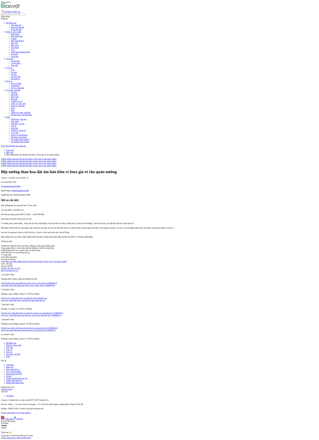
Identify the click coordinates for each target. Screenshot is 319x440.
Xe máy (14, 72)
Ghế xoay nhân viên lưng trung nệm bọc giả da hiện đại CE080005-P (28, 330)
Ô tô (12, 70)
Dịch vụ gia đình (17, 88)
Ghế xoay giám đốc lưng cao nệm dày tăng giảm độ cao (23, 300)
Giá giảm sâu (16, 25)
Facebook (10, 396)
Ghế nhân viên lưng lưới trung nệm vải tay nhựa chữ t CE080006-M (28, 285)
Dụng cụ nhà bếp (18, 106)
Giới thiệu (10, 365)
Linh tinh (14, 128)
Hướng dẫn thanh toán (15, 383)
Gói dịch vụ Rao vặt (12, 11)
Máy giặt (14, 95)
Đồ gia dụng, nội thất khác (21, 115)
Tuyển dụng (15, 63)
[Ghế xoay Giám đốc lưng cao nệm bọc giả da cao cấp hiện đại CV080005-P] (32, 313)
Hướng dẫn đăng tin (14, 381)
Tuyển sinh (15, 61)
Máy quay (15, 45)
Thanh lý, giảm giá (18, 130)
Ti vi (13, 50)
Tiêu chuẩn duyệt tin (14, 374)
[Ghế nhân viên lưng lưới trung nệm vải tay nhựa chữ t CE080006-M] (29, 283)
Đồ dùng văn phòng (19, 137)
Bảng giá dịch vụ (12, 369)
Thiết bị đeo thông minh (20, 52)
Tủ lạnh (14, 92)
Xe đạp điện (16, 77)
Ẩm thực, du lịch (17, 124)
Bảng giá (9, 367)
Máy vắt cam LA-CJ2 (9, 270)
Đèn (12, 110)
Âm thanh (15, 47)
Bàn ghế (14, 99)
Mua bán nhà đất (17, 27)
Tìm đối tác (15, 86)
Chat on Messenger (23, 438)
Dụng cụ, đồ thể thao (19, 135)
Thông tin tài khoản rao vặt (16, 378)
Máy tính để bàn (17, 41)
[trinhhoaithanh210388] (10, 186)
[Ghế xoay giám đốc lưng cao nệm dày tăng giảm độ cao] (24, 298)
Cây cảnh (14, 133)
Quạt (13, 108)
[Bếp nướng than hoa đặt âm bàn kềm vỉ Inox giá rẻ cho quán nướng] (28, 159)
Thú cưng (15, 121)
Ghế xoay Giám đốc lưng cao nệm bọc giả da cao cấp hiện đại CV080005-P (31, 315)
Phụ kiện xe (15, 79)
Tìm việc (14, 65)
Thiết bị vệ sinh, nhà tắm (20, 113)
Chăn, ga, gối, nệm (18, 104)
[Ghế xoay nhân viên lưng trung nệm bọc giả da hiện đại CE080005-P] (29, 328)
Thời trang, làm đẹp (18, 119)
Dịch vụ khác (16, 83)
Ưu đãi (8, 376)
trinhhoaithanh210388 (20, 191)
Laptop (14, 39)
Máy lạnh (14, 97)
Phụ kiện (14, 54)
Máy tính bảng (16, 36)
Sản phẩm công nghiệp (20, 139)
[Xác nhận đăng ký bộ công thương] (15, 413)
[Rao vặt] (10, 8)
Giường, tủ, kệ (16, 101)
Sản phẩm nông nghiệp (20, 142)
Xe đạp (14, 74)
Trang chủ (10, 150)
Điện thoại (15, 34)
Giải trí (13, 126)
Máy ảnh (14, 43)
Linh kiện (15, 56)
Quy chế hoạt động (13, 372)
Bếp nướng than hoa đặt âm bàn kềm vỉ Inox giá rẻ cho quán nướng (40, 261)
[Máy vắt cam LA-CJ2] (10, 268)
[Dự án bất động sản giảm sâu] (13, 146)
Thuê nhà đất (16, 30)
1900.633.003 (6, 389)
